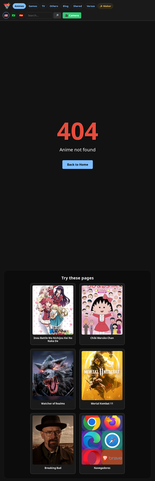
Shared (77, 6)
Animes (19, 6)
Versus (91, 6)
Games (33, 6)
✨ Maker (105, 6)
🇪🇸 (21, 15)
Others (54, 6)
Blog (65, 6)
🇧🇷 (14, 15)
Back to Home (77, 164)
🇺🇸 (6, 15)
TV (43, 6)
